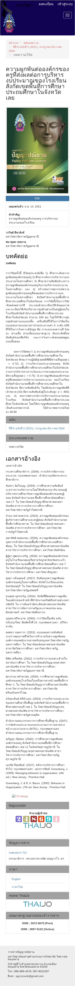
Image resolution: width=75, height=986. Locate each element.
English (16, 879)
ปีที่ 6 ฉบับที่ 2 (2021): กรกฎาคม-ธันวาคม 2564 (37, 428)
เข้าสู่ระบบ (65, 4)
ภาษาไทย (17, 886)
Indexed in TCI (18, 852)
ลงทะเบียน (46, 4)
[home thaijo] (37, 825)
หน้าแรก (14, 42)
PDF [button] (37, 198)
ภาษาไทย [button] (24, 5)
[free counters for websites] (37, 818)
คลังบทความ (31, 42)
